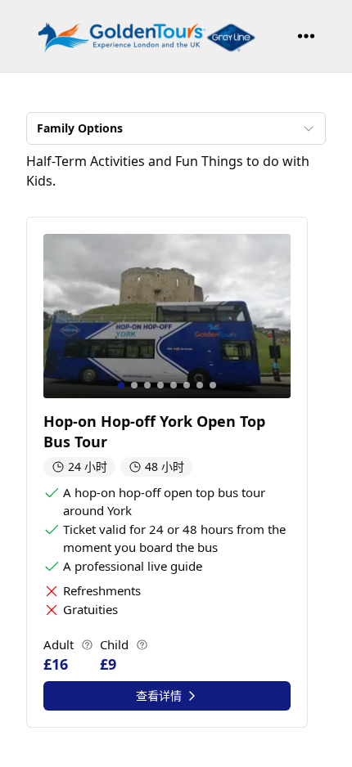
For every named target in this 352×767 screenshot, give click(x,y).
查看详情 (159, 695)
